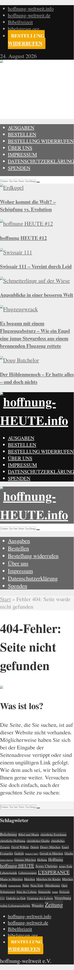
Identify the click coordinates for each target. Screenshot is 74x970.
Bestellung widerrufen (26, 39)
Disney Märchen (50, 847)
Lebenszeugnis (27, 873)
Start (5, 599)
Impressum (22, 154)
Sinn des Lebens (26, 892)
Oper (64, 885)
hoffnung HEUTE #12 (23, 238)
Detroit (34, 847)
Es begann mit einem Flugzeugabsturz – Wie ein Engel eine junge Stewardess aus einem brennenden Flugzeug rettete (35, 334)
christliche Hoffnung (12, 841)
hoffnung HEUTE (17, 865)
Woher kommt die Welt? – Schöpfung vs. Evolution (28, 205)
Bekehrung (8, 834)
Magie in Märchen (11, 879)
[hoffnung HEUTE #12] (26, 223)
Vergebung (62, 897)
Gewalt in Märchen (51, 853)
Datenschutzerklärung (41, 161)
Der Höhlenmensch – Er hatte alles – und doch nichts (37, 377)
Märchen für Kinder (48, 879)
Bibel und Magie (28, 834)
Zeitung (54, 904)
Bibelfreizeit (20, 22)
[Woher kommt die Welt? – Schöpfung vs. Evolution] (12, 187)
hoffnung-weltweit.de (29, 15)
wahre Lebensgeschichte (15, 905)
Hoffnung (55, 859)
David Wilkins (20, 847)
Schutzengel (7, 892)
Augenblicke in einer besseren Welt (36, 294)
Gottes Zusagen (6, 860)
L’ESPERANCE (54, 872)
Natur (25, 885)
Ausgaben (21, 127)
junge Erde (65, 866)
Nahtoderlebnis (14, 885)
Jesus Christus (46, 865)
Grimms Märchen (25, 860)
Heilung (42, 860)
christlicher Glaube (38, 841)
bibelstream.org (23, 28)
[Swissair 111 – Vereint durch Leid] (16, 252)
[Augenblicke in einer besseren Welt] (35, 280)
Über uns (20, 147)
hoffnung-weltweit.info (31, 8)
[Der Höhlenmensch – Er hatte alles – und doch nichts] (19, 360)
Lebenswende (8, 873)
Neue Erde (36, 885)
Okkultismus (52, 885)
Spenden (19, 167)
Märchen (29, 879)
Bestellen (22, 134)
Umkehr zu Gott (16, 898)
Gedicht (19, 853)
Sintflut (55, 892)
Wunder (37, 905)
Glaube (68, 853)
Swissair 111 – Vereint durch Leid (36, 266)
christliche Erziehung (53, 834)
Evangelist (6, 853)
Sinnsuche (44, 892)
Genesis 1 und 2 (31, 853)
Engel (65, 847)
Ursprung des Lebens (40, 898)
